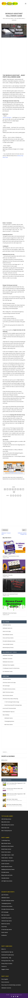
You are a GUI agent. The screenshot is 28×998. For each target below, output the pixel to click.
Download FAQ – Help (6, 957)
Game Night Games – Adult (7, 855)
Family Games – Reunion (7, 857)
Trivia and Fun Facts (12, 784)
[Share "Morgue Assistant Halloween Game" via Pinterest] (12, 489)
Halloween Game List (7, 628)
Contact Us (4, 966)
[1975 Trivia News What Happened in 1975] (4, 784)
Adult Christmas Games (8, 692)
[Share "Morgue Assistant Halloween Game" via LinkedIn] (15, 489)
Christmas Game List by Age (9, 682)
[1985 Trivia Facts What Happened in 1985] (4, 794)
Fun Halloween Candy (7, 671)
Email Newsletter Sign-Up (8, 711)
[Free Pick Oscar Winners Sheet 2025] (4, 789)
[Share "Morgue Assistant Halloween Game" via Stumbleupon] (20, 489)
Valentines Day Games (6, 920)
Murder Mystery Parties (8, 647)
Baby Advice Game (5, 822)
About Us (3, 949)
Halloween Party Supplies (8, 665)
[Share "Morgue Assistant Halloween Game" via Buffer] (18, 489)
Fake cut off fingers (7, 117)
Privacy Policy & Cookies (6, 963)
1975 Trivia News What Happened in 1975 (16, 783)
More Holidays (6, 714)
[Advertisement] (14, 53)
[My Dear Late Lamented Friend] (14, 585)
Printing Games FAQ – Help (7, 960)
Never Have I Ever (5, 827)
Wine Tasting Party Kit (6, 830)
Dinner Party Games (6, 852)
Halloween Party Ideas (8, 655)
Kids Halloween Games (8, 634)
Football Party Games (6, 918)
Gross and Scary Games (8, 18)
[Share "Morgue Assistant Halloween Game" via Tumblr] (10, 489)
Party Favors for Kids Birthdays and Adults (11, 985)
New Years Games (9, 724)
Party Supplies (4, 979)
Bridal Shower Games (6, 849)
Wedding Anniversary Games (7, 869)
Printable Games (19, 800)
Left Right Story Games (6, 881)
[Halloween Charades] (14, 566)
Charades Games (12, 805)
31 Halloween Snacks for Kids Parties (11, 668)
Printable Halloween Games (9, 641)
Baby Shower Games (6, 843)
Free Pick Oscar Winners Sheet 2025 (15, 788)
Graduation (4, 935)
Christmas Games (7, 679)
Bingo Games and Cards (6, 875)
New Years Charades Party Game (14, 804)
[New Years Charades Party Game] (4, 805)
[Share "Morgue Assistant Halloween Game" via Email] (23, 489)
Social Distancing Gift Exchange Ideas (13, 705)
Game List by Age (7, 631)
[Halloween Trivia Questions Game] (14, 547)
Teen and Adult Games (19, 18)
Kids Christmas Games (8, 695)
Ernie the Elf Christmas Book (9, 708)
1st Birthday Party (5, 840)
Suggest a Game (5, 969)
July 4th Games (4, 894)
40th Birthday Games (6, 819)
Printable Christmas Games (9, 689)
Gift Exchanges (6, 685)
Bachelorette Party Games (7, 846)
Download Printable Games (7, 954)
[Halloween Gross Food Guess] (14, 604)
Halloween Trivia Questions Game (11, 556)
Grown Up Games (5, 863)
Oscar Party (9, 789)
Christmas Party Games (6, 906)
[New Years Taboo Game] (4, 800)
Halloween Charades (8, 575)
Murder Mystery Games (6, 866)
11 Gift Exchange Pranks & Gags (12, 702)
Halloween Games (7, 625)
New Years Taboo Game (12, 799)
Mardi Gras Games (5, 923)
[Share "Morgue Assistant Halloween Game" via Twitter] (7, 489)
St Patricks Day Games (6, 929)
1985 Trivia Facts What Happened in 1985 (16, 793)
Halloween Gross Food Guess (9, 613)
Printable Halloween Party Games (16, 472)
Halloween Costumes (7, 658)
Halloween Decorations (8, 661)
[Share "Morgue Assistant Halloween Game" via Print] (14, 492)
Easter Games (4, 932)
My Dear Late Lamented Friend (10, 594)
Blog (7, 784)
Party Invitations (5, 982)
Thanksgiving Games (9, 721)
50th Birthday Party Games (7, 824)
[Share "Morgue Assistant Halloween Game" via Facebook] (5, 489)
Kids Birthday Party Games (7, 860)
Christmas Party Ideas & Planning (10, 698)
